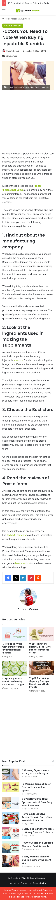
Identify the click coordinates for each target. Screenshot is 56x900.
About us (14, 883)
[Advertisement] (28, 122)
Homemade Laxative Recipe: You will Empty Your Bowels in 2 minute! (37, 817)
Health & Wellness (21, 18)
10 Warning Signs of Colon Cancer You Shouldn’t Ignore (36, 787)
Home (7, 18)
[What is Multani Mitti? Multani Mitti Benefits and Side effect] (41, 634)
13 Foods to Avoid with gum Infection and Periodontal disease (13, 648)
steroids (18, 360)
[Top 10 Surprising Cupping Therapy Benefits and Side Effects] (41, 668)
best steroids (22, 563)
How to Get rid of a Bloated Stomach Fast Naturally (37, 844)
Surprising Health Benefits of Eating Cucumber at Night (13, 681)
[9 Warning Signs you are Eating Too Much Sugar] (10, 774)
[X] (16, 578)
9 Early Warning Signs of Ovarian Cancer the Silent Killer (36, 860)
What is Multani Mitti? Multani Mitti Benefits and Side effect (40, 648)
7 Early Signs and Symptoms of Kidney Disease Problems (38, 830)
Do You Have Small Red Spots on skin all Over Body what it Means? (37, 802)
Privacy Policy (39, 883)
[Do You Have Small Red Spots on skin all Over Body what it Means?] (10, 803)
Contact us (26, 883)
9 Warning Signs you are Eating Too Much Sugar (35, 772)
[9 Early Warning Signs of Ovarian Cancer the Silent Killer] (10, 861)
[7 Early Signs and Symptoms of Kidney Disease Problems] (10, 833)
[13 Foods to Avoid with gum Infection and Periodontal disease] (14, 634)
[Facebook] (8, 578)
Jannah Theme (11, 890)
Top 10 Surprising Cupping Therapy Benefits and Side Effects (39, 683)
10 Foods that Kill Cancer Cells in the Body (28, 3)
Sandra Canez (12, 51)
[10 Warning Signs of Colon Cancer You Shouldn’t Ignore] (10, 787)
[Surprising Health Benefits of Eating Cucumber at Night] (14, 668)
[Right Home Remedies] (28, 11)
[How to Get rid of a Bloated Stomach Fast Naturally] (10, 847)
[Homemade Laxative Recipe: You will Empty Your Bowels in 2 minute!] (10, 818)
